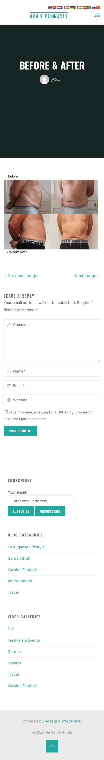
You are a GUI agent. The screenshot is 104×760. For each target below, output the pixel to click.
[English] (50, 7)
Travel (13, 592)
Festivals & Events (24, 640)
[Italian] (76, 7)
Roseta (50, 721)
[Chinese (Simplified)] (98, 7)
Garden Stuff (19, 558)
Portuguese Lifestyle (26, 547)
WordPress (71, 721)
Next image (85, 275)
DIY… (12, 629)
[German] (72, 7)
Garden (14, 651)
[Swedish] (68, 7)
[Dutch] (59, 7)
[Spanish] (85, 7)
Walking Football (22, 569)
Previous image (22, 275)
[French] (63, 7)
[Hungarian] (81, 7)
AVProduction (20, 581)
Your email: (17, 492)
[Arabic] (89, 7)
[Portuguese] (54, 7)
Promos (14, 663)
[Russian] (94, 7)
